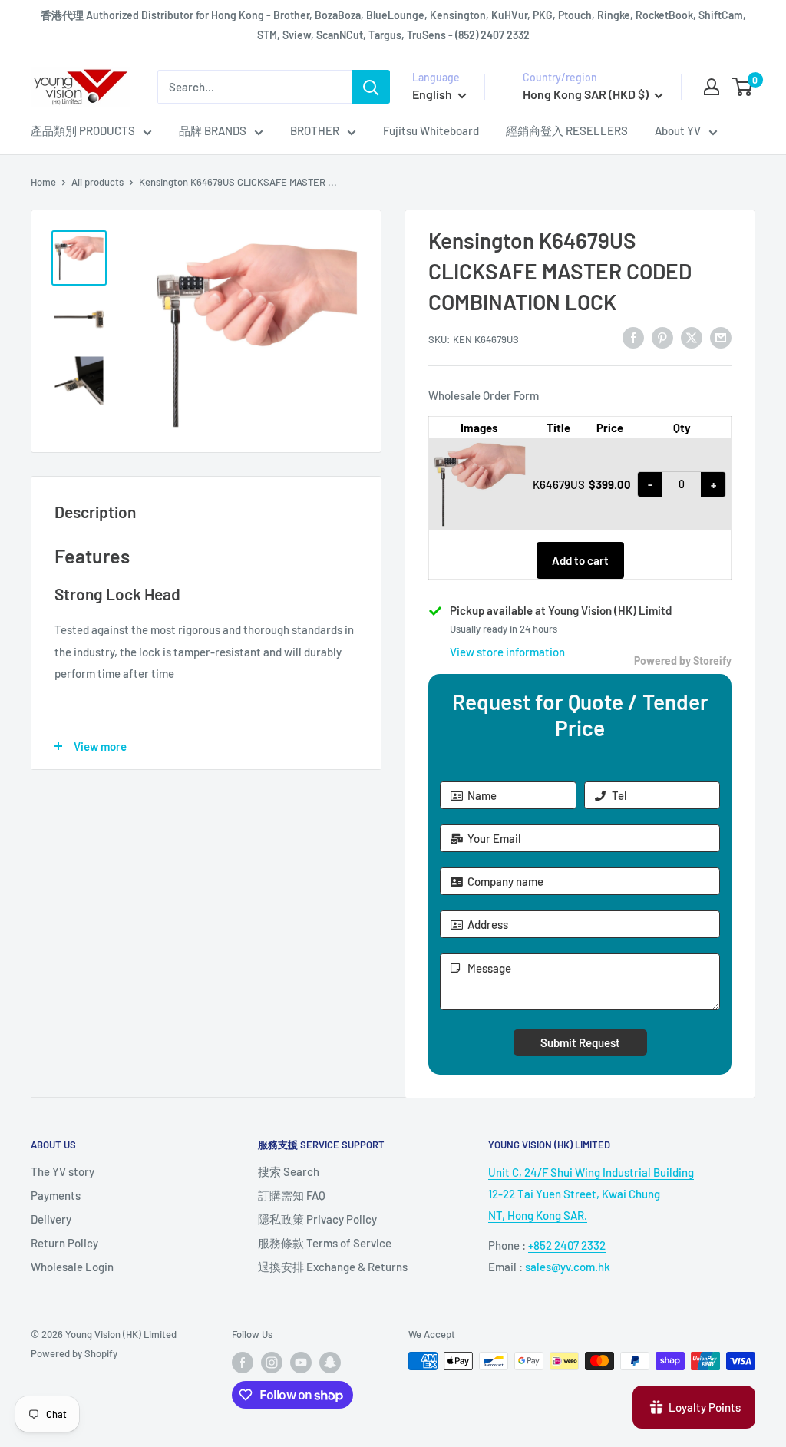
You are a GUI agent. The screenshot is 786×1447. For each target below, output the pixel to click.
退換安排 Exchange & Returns (333, 1267)
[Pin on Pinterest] (662, 337)
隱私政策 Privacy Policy (317, 1219)
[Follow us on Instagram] (271, 1362)
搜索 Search (288, 1171)
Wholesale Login (72, 1267)
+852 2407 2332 (567, 1245)
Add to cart (580, 560)
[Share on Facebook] (633, 337)
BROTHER (314, 130)
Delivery (51, 1219)
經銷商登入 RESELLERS (567, 130)
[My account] (711, 86)
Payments (56, 1195)
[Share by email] (721, 337)
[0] (742, 87)
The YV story (62, 1171)
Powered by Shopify (74, 1353)
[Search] (371, 87)
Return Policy (64, 1243)
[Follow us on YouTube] (301, 1362)
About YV (678, 130)
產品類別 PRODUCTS (83, 130)
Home (43, 182)
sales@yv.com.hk (567, 1267)
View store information (507, 652)
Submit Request (580, 1042)
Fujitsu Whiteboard (431, 130)
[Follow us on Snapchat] (330, 1362)
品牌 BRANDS (212, 130)
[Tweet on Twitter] (691, 337)
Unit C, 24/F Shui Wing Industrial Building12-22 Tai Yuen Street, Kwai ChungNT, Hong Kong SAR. (591, 1193)
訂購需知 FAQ (291, 1195)
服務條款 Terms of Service (324, 1243)
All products (97, 182)
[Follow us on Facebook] (242, 1362)
